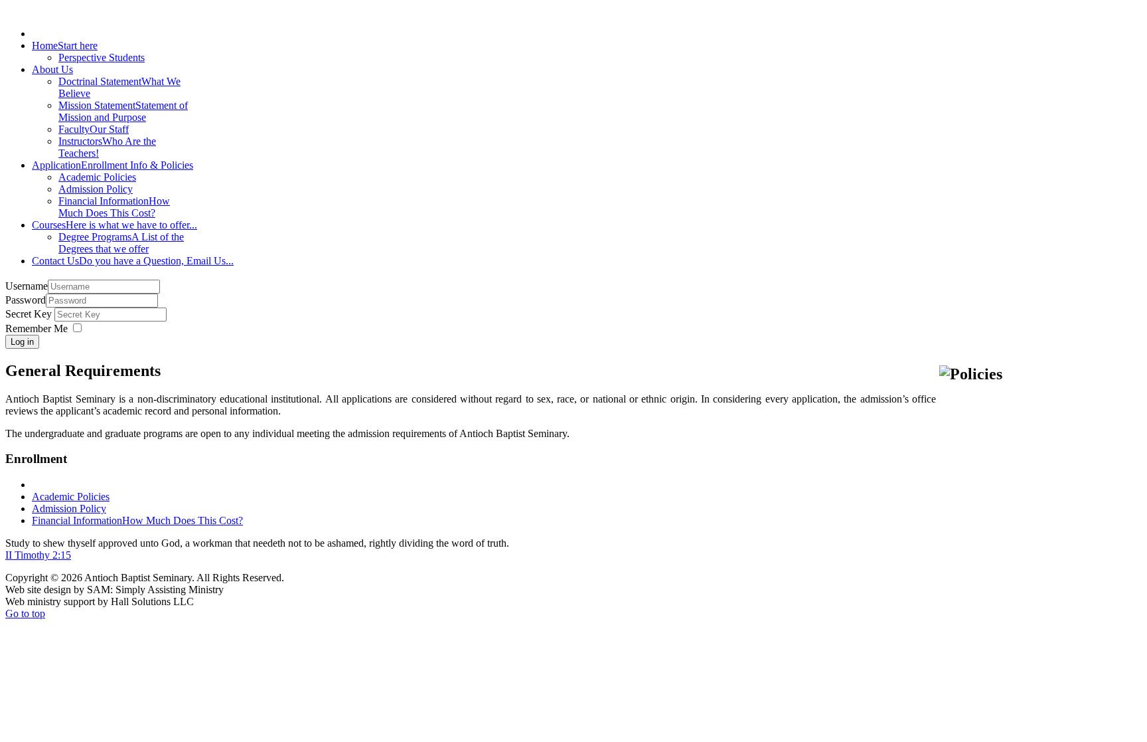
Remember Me (36, 328)
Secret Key (29, 314)
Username (26, 286)
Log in (22, 342)
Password (25, 300)
